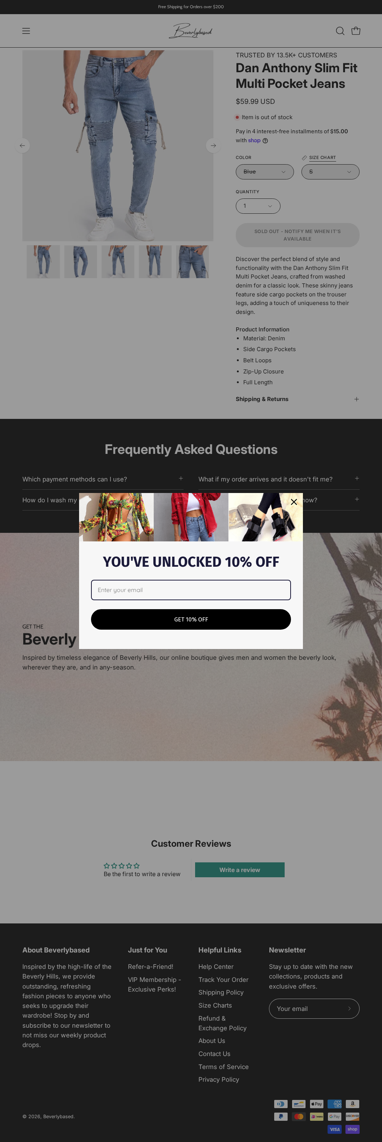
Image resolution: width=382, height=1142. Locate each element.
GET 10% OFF (191, 619)
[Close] (294, 502)
